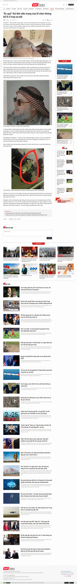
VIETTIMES (38, 5)
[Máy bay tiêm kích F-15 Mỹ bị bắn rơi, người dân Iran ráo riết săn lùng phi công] (64, 134)
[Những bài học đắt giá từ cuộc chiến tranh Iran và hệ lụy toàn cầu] (64, 101)
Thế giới (52, 8)
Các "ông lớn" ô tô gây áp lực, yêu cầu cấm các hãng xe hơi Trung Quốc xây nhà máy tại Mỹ (35, 467)
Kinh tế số (19, 8)
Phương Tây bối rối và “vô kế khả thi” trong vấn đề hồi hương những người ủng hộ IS (23, 213)
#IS (15, 219)
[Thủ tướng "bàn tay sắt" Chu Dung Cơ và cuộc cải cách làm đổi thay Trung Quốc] (69, 153)
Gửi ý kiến (49, 238)
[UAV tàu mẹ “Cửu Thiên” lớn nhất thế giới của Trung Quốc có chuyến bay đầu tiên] (11, 512)
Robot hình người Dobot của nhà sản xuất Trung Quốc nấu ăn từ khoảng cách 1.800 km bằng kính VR (61, 163)
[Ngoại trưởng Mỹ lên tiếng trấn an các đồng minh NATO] (11, 360)
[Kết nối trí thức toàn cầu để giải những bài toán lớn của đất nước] (65, 268)
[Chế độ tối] (66, 4)
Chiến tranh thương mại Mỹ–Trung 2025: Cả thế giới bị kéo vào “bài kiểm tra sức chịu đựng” (35, 412)
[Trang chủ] (4, 9)
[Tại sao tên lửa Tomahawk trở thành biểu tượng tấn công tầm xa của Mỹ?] (64, 69)
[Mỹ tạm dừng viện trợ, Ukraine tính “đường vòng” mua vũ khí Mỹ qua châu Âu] (69, 172)
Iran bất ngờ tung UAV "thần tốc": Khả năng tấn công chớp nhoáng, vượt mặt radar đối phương (35, 522)
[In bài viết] (45, 20)
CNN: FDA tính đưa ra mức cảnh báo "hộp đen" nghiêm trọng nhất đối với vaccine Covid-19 (34, 440)
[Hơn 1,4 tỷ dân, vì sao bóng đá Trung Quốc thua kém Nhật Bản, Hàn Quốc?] (64, 118)
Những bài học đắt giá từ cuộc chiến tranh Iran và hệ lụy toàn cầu (63, 109)
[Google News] (49, 20)
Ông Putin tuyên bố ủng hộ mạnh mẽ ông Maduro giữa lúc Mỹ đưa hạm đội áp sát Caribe (35, 550)
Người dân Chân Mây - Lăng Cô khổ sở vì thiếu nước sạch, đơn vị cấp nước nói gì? (47, 277)
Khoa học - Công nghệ (28, 8)
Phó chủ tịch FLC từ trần (26, 275)
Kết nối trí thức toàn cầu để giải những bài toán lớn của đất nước (64, 276)
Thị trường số (38, 8)
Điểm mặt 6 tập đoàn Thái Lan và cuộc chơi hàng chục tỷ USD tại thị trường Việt (10, 277)
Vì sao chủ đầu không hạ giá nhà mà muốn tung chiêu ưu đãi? (47, 259)
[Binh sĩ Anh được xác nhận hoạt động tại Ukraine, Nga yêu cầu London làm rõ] (11, 457)
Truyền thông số (70, 8)
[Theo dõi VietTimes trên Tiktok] (70, 576)
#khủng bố (11, 219)
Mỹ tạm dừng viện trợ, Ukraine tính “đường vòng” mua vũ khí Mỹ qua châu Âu (61, 173)
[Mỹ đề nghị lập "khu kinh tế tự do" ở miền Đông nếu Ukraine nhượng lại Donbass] (11, 539)
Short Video (46, 8)
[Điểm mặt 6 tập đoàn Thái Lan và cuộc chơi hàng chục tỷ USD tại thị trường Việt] (11, 268)
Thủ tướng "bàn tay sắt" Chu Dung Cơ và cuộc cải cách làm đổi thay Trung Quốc (61, 154)
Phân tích (7, 284)
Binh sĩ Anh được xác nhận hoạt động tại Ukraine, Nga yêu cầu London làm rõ (36, 454)
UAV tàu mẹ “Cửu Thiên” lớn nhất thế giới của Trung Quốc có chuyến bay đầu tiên (36, 509)
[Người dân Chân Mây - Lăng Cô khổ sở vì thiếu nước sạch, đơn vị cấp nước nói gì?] (47, 268)
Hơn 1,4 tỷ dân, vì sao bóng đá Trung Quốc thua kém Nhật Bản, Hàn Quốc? (62, 125)
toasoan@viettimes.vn (67, 571)
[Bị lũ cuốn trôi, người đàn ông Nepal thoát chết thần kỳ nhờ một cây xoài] (11, 252)
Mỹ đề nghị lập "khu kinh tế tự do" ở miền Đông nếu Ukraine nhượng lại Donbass (36, 536)
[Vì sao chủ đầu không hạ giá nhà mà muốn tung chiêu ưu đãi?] (47, 252)
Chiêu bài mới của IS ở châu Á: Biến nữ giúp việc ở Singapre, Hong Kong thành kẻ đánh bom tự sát (26, 215)
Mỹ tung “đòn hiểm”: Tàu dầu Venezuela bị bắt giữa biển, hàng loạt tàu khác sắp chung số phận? (36, 495)
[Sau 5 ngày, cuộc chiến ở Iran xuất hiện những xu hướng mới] (64, 85)
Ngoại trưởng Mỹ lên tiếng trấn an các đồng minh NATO (36, 357)
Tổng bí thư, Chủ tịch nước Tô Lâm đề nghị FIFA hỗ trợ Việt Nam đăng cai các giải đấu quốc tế (29, 260)
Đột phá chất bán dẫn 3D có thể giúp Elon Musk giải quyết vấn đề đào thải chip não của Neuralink (36, 481)
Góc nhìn (14, 8)
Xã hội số (8, 8)
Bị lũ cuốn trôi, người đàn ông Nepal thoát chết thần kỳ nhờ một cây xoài (11, 259)
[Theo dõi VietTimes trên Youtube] (68, 576)
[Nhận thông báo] (64, 4)
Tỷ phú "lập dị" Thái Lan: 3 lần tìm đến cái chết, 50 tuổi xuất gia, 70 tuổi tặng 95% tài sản (36, 426)
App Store (66, 583)
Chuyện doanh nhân (59, 8)
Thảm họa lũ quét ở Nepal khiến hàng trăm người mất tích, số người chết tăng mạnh (65, 260)
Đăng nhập (71, 4)
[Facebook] (43, 20)
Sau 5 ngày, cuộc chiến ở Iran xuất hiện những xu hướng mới (62, 93)
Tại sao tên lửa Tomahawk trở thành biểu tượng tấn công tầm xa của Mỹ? (62, 77)
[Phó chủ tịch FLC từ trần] (29, 268)
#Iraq (19, 219)
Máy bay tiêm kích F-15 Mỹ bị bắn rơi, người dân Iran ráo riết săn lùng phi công (62, 142)
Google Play (71, 583)
